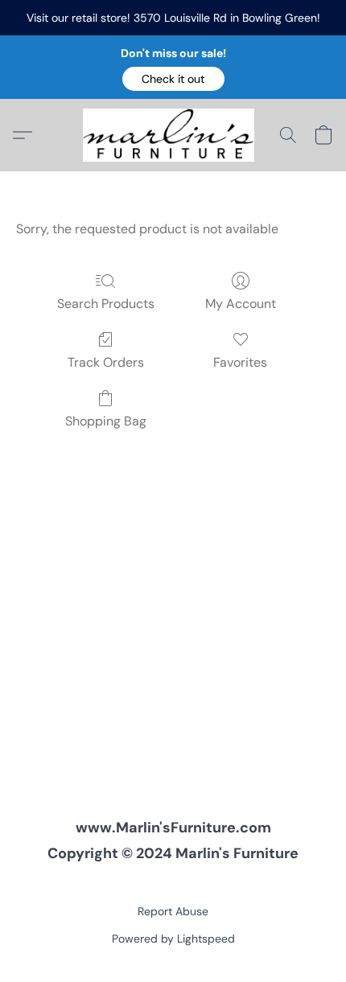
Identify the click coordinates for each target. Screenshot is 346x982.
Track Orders (106, 362)
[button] (173, 79)
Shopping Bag (105, 421)
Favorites (240, 362)
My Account (240, 303)
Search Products (105, 303)
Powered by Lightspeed (173, 938)
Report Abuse (173, 911)
